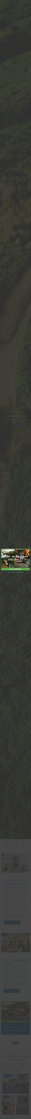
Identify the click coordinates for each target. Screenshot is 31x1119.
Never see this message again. (15, 572)
